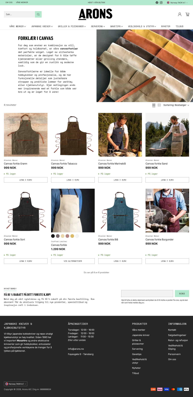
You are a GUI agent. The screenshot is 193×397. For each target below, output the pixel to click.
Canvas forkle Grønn (15, 163)
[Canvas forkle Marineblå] (120, 135)
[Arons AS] (96, 14)
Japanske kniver (141, 335)
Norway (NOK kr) (178, 3)
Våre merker (138, 329)
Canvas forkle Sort (14, 239)
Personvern (174, 354)
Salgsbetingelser (177, 335)
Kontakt (172, 329)
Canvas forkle (59, 244)
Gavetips (136, 354)
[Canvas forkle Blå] (120, 210)
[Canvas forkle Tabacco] (73, 135)
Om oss (172, 359)
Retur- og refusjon (178, 340)
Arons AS (26, 389)
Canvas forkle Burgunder (160, 239)
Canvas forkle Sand (157, 163)
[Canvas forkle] (73, 210)
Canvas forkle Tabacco (64, 163)
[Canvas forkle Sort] (25, 210)
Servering (137, 348)
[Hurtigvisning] (43, 117)
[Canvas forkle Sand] (167, 135)
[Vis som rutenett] (154, 105)
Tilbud (135, 373)
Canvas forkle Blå (108, 239)
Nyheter (136, 367)
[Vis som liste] (159, 105)
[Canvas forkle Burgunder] (167, 210)
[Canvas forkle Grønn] (25, 135)
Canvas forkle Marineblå (112, 163)
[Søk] (38, 14)
